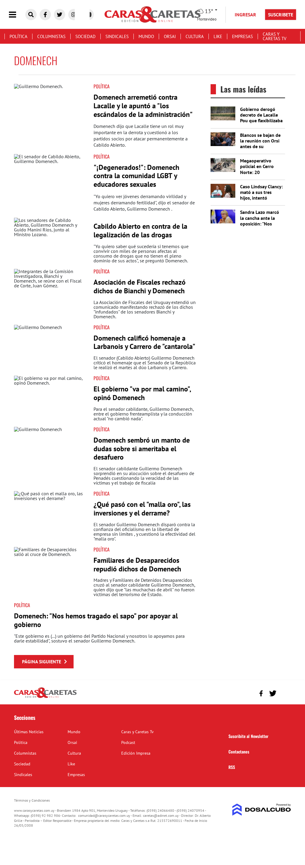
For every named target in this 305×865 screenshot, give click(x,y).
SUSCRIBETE (280, 15)
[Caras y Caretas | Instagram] (74, 14)
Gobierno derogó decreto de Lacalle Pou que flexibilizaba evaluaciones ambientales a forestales (261, 123)
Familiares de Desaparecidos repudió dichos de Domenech (137, 564)
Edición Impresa (135, 753)
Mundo (146, 36)
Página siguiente (41, 662)
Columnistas (51, 36)
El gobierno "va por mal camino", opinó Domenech (142, 393)
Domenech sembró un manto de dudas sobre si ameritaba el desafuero (142, 448)
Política (18, 36)
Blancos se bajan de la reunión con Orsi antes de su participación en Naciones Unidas (260, 146)
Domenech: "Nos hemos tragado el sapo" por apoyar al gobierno (96, 620)
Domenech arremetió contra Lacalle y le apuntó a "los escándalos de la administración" (143, 106)
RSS (231, 767)
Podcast (128, 742)
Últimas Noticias (28, 731)
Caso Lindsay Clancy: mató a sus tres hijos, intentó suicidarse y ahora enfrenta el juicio (261, 198)
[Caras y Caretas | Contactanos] (284, 692)
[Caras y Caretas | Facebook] (45, 14)
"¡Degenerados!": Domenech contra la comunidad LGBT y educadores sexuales (136, 176)
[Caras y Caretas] (45, 698)
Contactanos (238, 751)
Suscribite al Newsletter (248, 736)
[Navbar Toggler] (17, 15)
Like (218, 36)
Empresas (242, 36)
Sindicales (117, 36)
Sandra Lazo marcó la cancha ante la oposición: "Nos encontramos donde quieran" (260, 223)
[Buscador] (31, 14)
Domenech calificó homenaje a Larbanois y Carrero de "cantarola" (144, 342)
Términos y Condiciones (32, 800)
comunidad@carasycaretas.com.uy (104, 815)
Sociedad (85, 36)
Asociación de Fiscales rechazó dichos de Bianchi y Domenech (140, 286)
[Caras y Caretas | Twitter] (59, 14)
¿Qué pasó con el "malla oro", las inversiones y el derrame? (142, 509)
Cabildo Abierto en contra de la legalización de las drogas (140, 230)
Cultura (195, 36)
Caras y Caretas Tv (275, 36)
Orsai (170, 36)
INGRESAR (245, 15)
